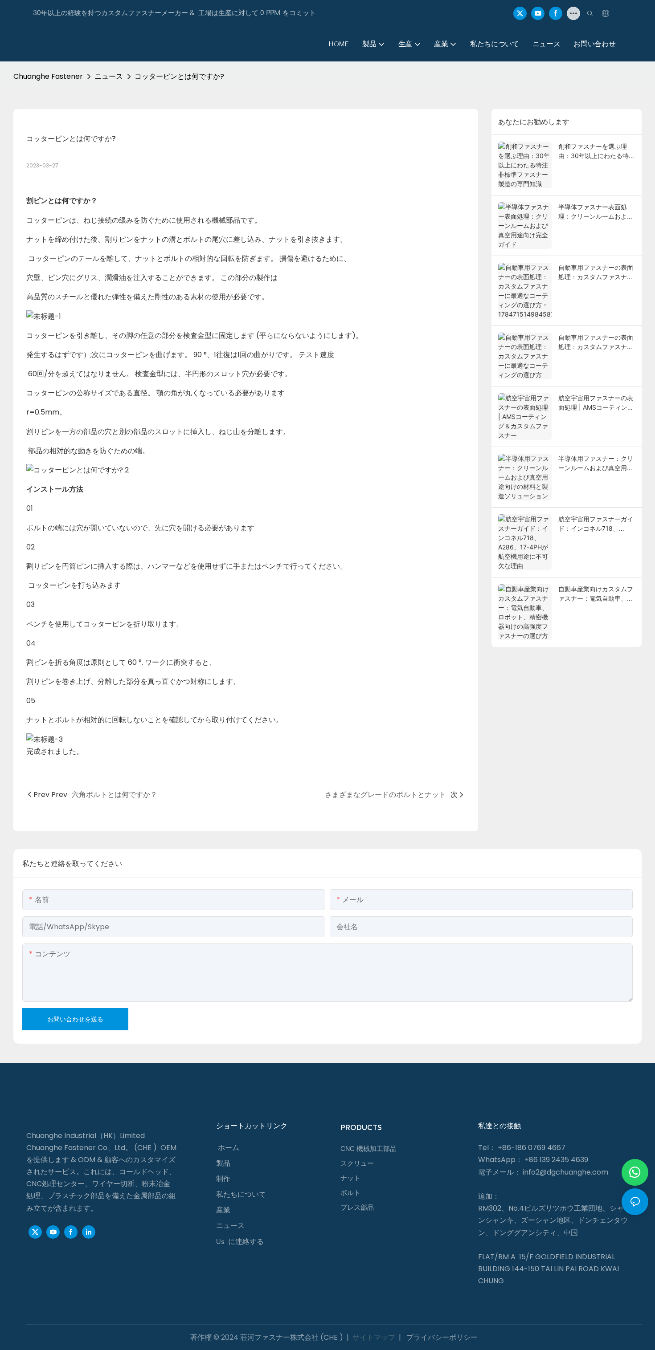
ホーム (228, 1147)
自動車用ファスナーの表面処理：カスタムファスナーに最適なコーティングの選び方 (595, 342)
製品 (223, 1163)
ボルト (350, 1192)
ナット (350, 1178)
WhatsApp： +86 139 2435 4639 (533, 1160)
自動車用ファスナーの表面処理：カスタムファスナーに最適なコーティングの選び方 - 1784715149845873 (595, 272)
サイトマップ (374, 1337)
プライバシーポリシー (441, 1337)
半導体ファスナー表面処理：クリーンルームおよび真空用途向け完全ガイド (595, 212)
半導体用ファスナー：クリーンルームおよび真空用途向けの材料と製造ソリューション (595, 463)
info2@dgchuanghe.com (565, 1172)
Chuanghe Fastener (48, 76)
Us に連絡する (240, 1241)
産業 (223, 1210)
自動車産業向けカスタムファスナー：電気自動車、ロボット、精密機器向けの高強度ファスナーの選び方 (595, 594)
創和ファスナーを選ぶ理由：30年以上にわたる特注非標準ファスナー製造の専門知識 (596, 151)
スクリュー (357, 1163)
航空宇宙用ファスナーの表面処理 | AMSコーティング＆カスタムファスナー (596, 403)
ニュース (108, 76)
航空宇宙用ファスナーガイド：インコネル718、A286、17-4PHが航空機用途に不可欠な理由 (595, 524)
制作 (223, 1178)
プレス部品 (357, 1207)
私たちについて (241, 1194)
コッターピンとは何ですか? (179, 76)
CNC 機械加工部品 (368, 1148)
